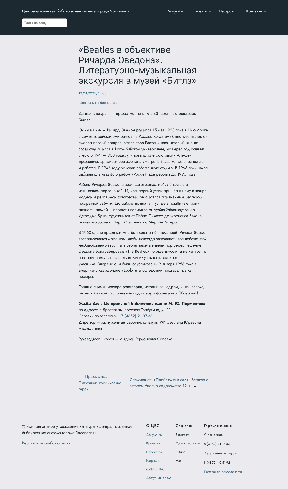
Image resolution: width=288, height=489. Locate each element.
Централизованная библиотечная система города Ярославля (75, 11)
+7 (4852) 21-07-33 (135, 316)
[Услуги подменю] (182, 11)
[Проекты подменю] (210, 11)
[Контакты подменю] (265, 11)
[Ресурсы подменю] (236, 11)
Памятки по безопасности (223, 471)
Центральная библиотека (98, 102)
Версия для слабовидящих (46, 443)
